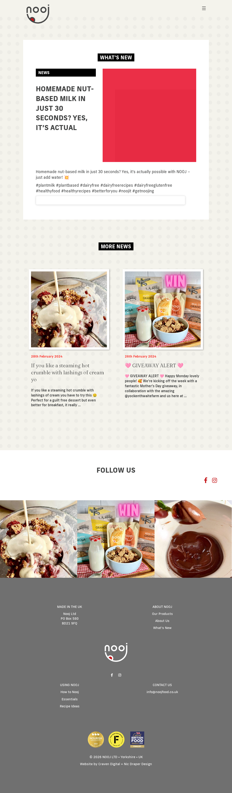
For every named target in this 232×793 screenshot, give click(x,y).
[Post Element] (69, 340)
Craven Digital (109, 764)
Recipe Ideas (70, 706)
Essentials (70, 699)
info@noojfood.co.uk (162, 692)
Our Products (162, 614)
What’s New (162, 628)
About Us (162, 621)
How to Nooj (69, 692)
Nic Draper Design (138, 764)
